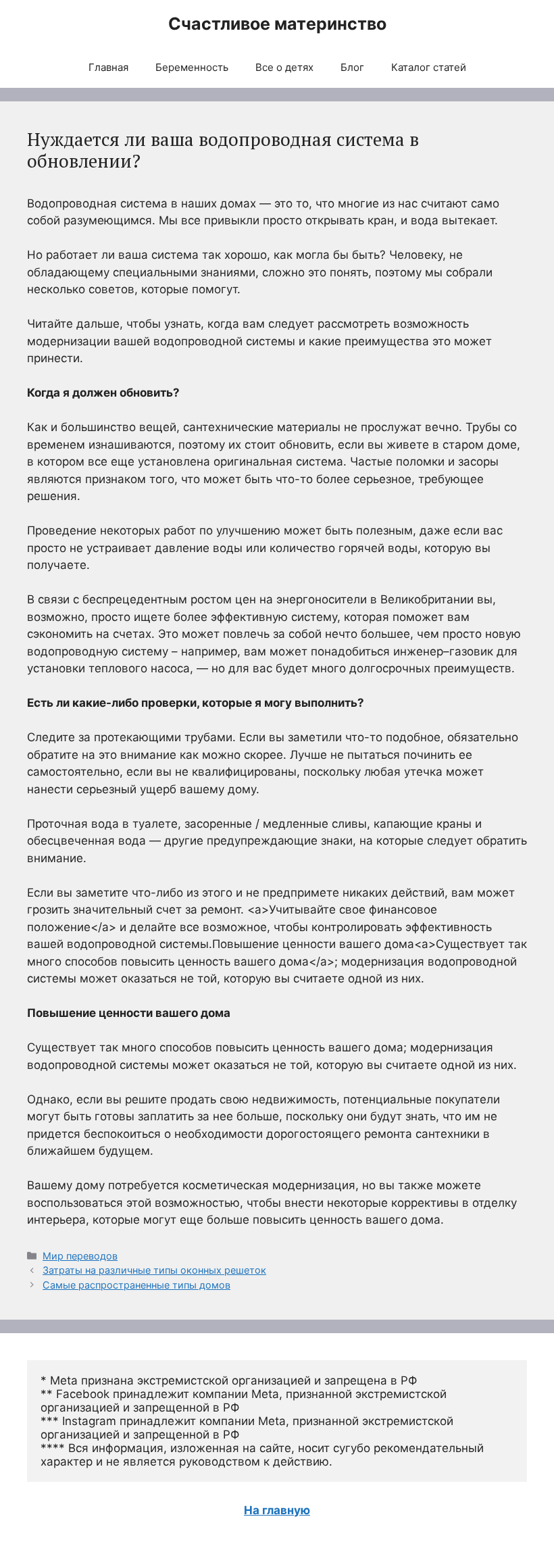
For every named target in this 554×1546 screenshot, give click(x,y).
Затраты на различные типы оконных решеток (154, 1270)
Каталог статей (428, 67)
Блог (352, 67)
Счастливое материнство (277, 24)
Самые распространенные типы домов (136, 1285)
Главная (108, 67)
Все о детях (284, 67)
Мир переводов (80, 1256)
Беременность (191, 67)
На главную (277, 1510)
